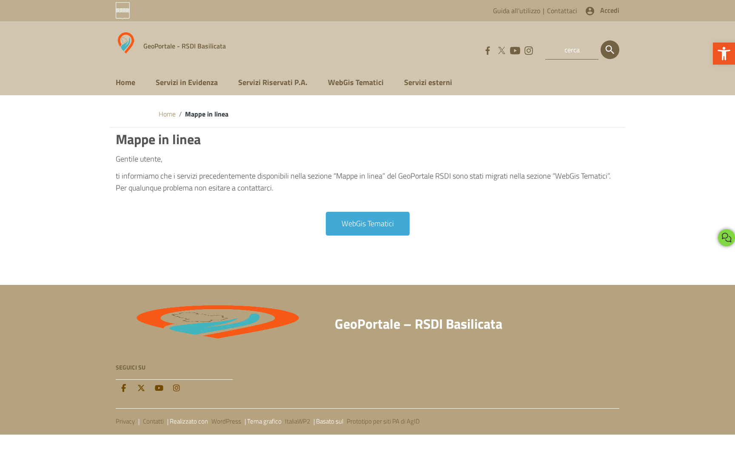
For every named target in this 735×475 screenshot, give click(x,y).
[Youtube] (159, 388)
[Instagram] (176, 388)
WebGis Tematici (356, 82)
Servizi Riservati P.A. (273, 82)
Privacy (125, 421)
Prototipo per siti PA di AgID (383, 421)
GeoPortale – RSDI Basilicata (418, 323)
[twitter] (141, 388)
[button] (724, 54)
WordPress (226, 421)
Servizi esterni (428, 82)
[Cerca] (610, 49)
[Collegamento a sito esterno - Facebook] (487, 50)
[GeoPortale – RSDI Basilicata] (126, 42)
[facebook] (123, 388)
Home (125, 82)
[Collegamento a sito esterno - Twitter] (501, 50)
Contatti (153, 421)
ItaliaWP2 (297, 421)
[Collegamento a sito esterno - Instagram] (528, 50)
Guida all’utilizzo (516, 11)
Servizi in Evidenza (187, 82)
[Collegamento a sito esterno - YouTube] (515, 50)
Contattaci (562, 11)
